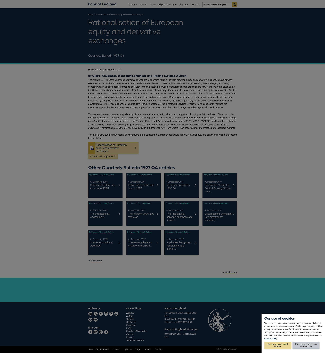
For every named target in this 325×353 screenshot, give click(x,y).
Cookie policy (271, 338)
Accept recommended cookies (278, 345)
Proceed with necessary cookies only (306, 345)
